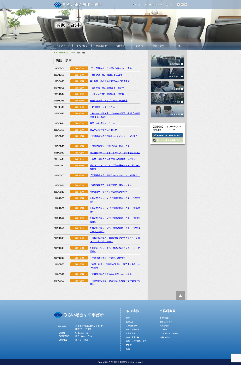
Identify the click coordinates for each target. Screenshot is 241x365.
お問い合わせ (156, 4)
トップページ (63, 45)
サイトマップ (140, 4)
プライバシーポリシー (169, 333)
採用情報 (167, 112)
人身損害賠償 (131, 325)
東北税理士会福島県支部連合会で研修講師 (110, 81)
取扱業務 (120, 45)
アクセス (177, 45)
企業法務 (129, 321)
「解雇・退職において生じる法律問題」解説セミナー (115, 158)
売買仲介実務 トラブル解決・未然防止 (108, 100)
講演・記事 (158, 45)
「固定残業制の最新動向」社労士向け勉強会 (111, 274)
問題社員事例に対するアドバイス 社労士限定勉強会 (115, 152)
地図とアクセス (166, 321)
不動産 (129, 345)
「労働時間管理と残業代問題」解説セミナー (111, 146)
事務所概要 (82, 45)
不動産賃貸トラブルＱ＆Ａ (102, 106)
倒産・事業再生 (132, 337)
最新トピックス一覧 (67, 52)
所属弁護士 (101, 45)
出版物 (139, 45)
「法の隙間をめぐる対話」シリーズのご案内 (111, 68)
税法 (128, 349)
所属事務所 (167, 74)
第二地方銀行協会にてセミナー (104, 129)
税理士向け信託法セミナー (102, 123)
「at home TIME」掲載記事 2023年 (107, 94)
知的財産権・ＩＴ (133, 333)
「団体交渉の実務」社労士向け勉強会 (107, 257)
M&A (128, 317)
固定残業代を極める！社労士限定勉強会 (108, 191)
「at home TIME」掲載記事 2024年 (107, 87)
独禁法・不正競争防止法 (136, 341)
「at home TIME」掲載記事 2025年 (106, 74)
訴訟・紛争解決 (132, 329)
